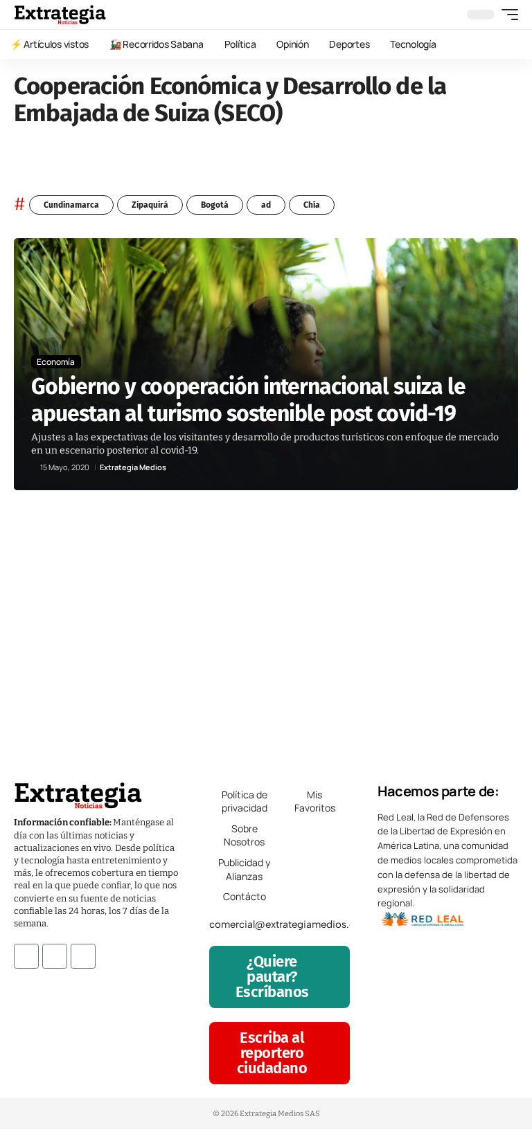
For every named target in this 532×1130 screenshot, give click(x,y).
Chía (311, 205)
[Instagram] (54, 956)
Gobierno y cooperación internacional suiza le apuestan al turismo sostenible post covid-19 (248, 399)
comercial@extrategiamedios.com (289, 924)
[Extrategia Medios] (60, 14)
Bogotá (215, 205)
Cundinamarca (71, 205)
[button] (506, 14)
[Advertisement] (266, 629)
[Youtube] (83, 956)
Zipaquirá (150, 205)
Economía (56, 362)
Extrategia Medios (133, 467)
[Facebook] (26, 956)
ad (266, 205)
